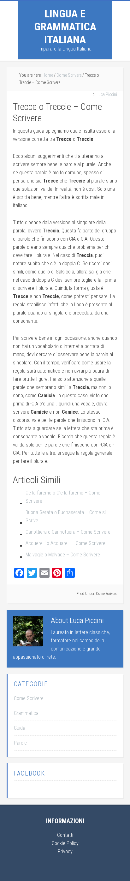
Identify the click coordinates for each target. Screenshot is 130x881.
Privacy (65, 851)
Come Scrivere (106, 593)
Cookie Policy (65, 843)
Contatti (65, 835)
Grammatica (26, 713)
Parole (20, 743)
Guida (19, 728)
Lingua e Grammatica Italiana (65, 26)
